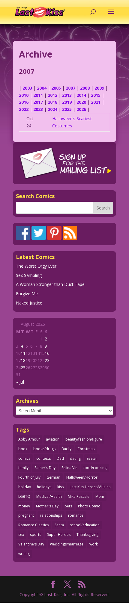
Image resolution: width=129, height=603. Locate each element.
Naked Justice (29, 303)
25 (23, 367)
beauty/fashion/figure (83, 439)
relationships (51, 515)
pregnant (26, 515)
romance (75, 515)
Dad (60, 458)
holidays (44, 486)
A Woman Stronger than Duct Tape (50, 284)
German (53, 477)
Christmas (85, 448)
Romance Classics (33, 524)
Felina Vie (69, 467)
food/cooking (94, 467)
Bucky (66, 448)
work (93, 544)
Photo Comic (89, 506)
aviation (52, 439)
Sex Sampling (29, 275)
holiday (24, 486)
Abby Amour (29, 439)
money (24, 506)
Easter (92, 458)
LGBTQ (24, 496)
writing (24, 553)
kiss (60, 486)
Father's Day (45, 467)
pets (68, 506)
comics (24, 458)
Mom (99, 496)
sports (35, 534)
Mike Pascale (78, 496)
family (23, 467)
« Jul (20, 382)
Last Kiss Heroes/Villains (90, 486)
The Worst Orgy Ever (36, 266)
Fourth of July (29, 477)
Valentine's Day (31, 544)
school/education (85, 524)
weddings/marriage (66, 544)
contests (43, 458)
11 (23, 353)
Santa (59, 524)
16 (47, 353)
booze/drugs (44, 448)
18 (23, 360)
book (22, 448)
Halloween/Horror (82, 477)
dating (75, 458)
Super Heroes (58, 534)
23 (47, 360)
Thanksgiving (87, 534)
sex (21, 534)
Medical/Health (49, 496)
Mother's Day (47, 506)
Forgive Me (27, 293)
